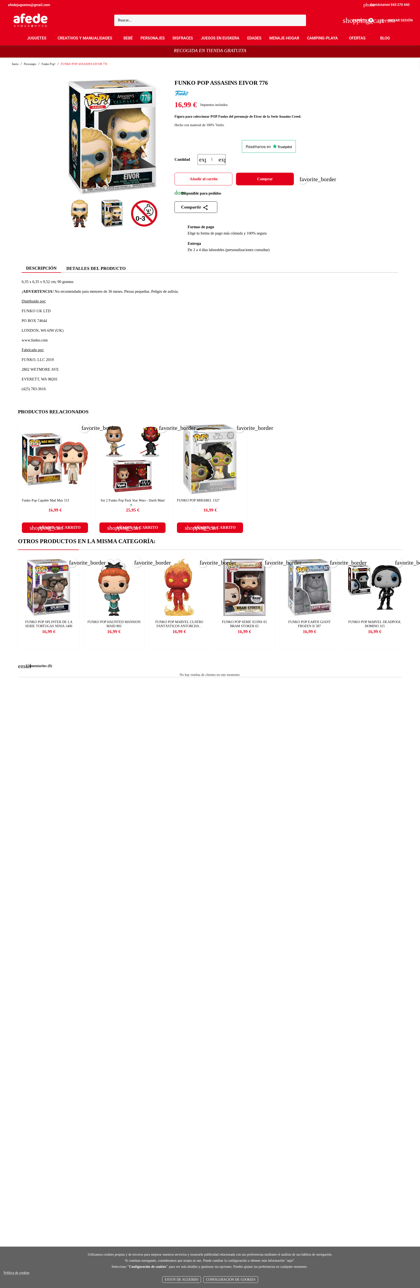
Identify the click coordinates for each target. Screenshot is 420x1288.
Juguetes (36, 38)
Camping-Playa (322, 38)
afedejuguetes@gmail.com (29, 5)
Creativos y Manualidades (85, 38)
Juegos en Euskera (220, 38)
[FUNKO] (182, 93)
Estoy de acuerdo (181, 1279)
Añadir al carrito (204, 179)
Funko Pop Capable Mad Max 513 (45, 500)
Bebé (128, 38)
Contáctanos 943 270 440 (386, 5)
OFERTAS (357, 38)
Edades (254, 38)
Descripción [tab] (41, 268)
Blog (385, 38)
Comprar (265, 179)
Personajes (152, 38)
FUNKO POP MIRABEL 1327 (198, 500)
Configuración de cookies (230, 1279)
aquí (290, 1260)
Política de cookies (16, 1273)
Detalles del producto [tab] (96, 268)
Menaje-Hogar (284, 38)
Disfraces (183, 38)
